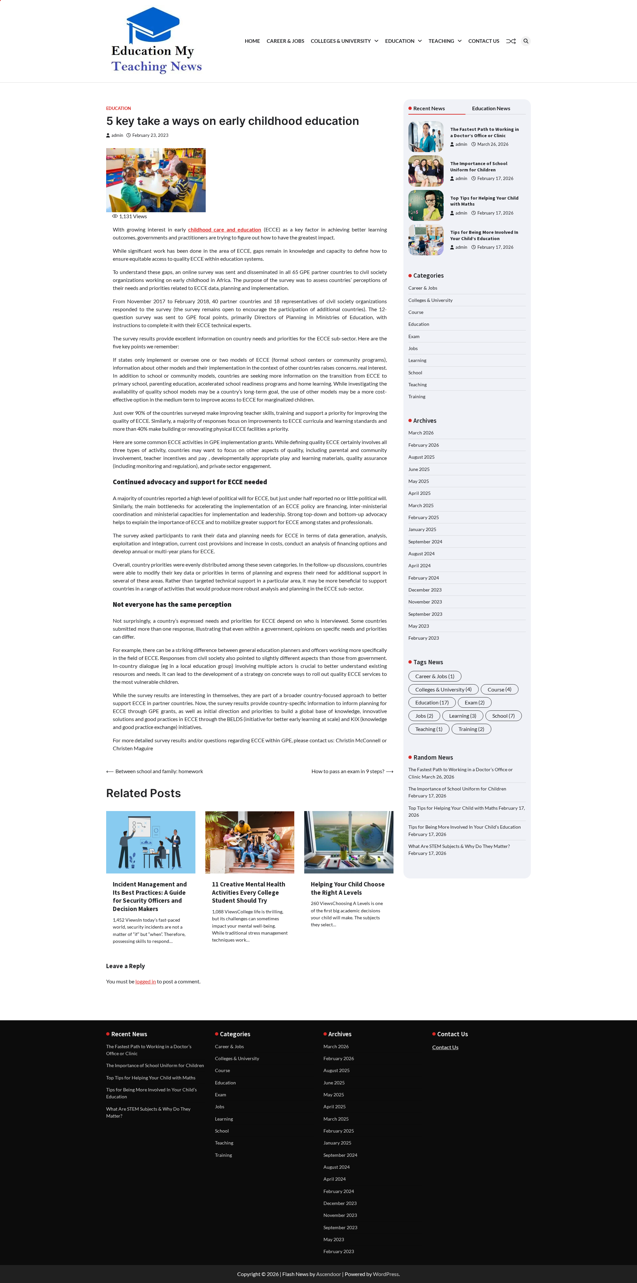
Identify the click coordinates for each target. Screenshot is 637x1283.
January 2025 (422, 529)
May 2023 (418, 626)
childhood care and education (224, 229)
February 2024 (423, 578)
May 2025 (418, 481)
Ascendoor (328, 1274)
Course (415, 312)
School (415, 372)
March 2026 (421, 433)
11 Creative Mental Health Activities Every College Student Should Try (248, 892)
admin (117, 135)
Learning (417, 360)
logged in (145, 981)
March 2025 (421, 505)
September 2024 (425, 541)
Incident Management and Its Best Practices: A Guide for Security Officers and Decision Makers (150, 896)
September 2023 (425, 614)
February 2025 (423, 517)
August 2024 (421, 553)
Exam (414, 336)
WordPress (386, 1274)
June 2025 (419, 469)
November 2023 (425, 602)
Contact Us (483, 41)
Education (399, 41)
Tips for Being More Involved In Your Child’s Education (484, 235)
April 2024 (419, 566)
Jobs (413, 348)
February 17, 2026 (495, 178)
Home (252, 41)
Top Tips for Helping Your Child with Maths (453, 808)
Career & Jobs (285, 41)
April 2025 (419, 493)
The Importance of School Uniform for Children (478, 166)
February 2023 (423, 638)
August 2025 (421, 457)
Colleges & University (341, 41)
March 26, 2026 (493, 144)
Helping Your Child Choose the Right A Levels (348, 888)
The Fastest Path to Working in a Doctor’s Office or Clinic (484, 132)
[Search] (526, 41)
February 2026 (423, 445)
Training (416, 397)
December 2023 (425, 590)
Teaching (441, 41)
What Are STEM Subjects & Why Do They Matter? (459, 846)
